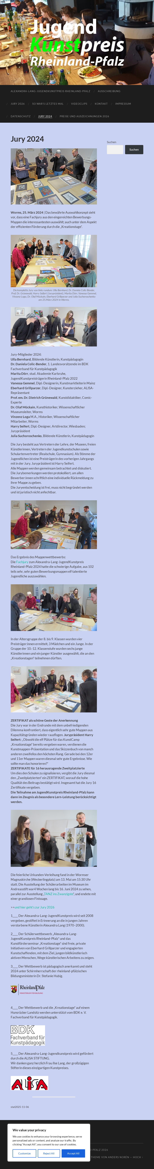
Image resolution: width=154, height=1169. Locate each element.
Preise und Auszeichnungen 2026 (84, 116)
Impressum (123, 103)
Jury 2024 (45, 116)
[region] (49, 1142)
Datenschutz (21, 116)
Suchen (111, 142)
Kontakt (101, 103)
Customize (24, 1153)
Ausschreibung (109, 91)
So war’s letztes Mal (48, 103)
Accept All (73, 1153)
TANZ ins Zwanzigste (58, 894)
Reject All (48, 1153)
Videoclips (79, 103)
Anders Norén (118, 1157)
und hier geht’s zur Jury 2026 (34, 907)
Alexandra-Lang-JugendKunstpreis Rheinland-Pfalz (50, 91)
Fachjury (22, 562)
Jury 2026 (18, 103)
